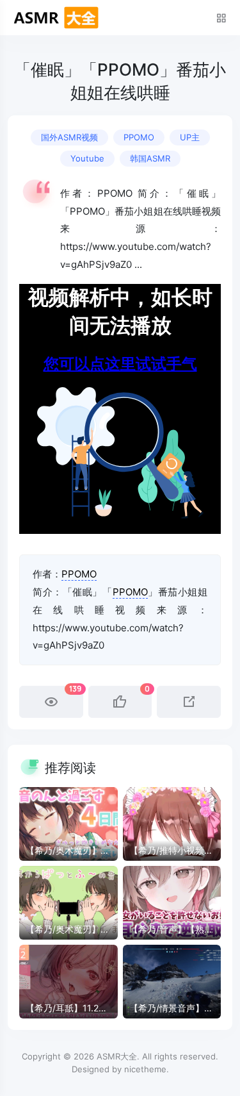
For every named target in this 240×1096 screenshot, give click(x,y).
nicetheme (145, 1069)
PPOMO (139, 137)
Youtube (87, 158)
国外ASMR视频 (69, 137)
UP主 (190, 137)
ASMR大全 (117, 1056)
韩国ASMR (150, 158)
